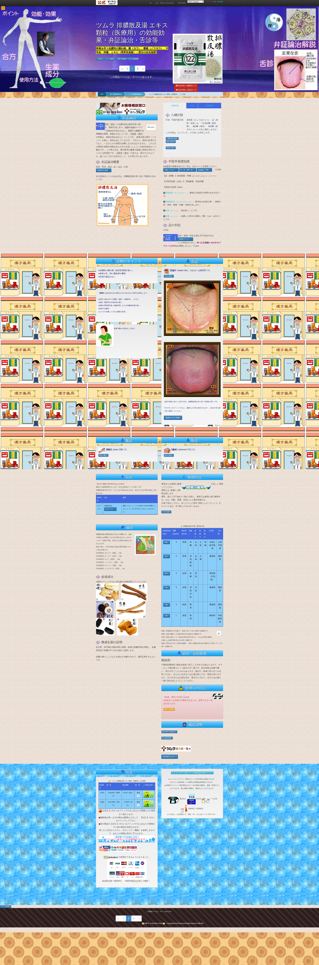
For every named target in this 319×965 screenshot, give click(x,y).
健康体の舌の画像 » (173, 418)
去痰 (172, 210)
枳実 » (167, 573)
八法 (192, 105)
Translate (220, 1)
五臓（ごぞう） (170, 170)
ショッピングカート (178, 773)
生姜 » (167, 616)
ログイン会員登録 (193, 773)
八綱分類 (175, 105)
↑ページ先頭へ (5, 907)
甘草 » (167, 556)
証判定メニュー (184, 239)
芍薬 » (167, 587)
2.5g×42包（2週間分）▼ (186, 86)
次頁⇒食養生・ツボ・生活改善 (127, 59)
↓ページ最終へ (110, 59)
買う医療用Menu (116, 94)
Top (150, 3)
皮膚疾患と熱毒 (103, 170)
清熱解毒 (177, 193)
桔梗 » (167, 542)
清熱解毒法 (179, 201)
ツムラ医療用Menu (135, 94)
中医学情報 (181, 3)
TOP (101, 94)
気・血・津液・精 (187, 170)
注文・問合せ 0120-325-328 (164, 3)
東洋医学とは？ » (169, 757)
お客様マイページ (207, 773)
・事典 (203, 170)
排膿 (172, 216)
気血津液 (210, 105)
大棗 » (167, 605)
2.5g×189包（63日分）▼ (186, 90)
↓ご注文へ (100, 59)
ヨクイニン (110, 509)
